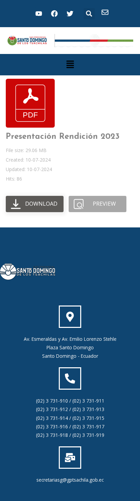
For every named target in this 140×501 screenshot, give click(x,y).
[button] (89, 13)
